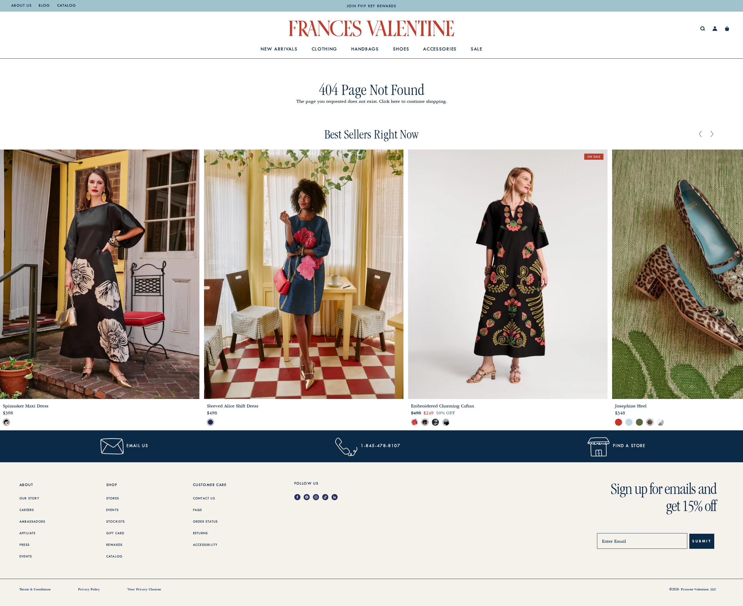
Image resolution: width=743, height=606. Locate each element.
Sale (476, 49)
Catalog (66, 6)
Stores (112, 498)
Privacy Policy (89, 589)
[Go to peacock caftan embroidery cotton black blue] (435, 422)
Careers (26, 510)
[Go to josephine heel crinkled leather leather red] (618, 422)
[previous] (700, 134)
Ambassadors (32, 521)
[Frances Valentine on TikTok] (326, 497)
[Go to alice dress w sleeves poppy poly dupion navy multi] (210, 422)
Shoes (401, 49)
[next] (711, 134)
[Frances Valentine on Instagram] (317, 497)
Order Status (205, 521)
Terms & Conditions (35, 589)
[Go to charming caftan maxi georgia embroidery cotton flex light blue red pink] (414, 422)
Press (24, 545)
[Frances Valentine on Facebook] (299, 497)
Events (25, 556)
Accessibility (205, 545)
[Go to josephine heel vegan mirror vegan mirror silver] (660, 422)
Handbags (365, 49)
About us (21, 6)
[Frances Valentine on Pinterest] (308, 497)
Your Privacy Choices (144, 589)
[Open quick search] (702, 28)
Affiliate (27, 533)
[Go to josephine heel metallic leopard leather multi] (649, 422)
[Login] (715, 28)
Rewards (114, 545)
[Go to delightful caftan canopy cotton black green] (424, 422)
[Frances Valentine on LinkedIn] (336, 497)
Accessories (440, 49)
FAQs (197, 510)
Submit (701, 541)
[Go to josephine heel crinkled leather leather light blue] (628, 422)
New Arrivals (279, 49)
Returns (200, 533)
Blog (44, 6)
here (395, 101)
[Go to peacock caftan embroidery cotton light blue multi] (445, 422)
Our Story (29, 498)
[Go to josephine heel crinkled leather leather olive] (639, 422)
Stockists (115, 521)
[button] (727, 28)
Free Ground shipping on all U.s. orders (371, 6)
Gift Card (115, 533)
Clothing (325, 49)
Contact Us (204, 498)
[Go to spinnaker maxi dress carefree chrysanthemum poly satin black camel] (6, 422)
